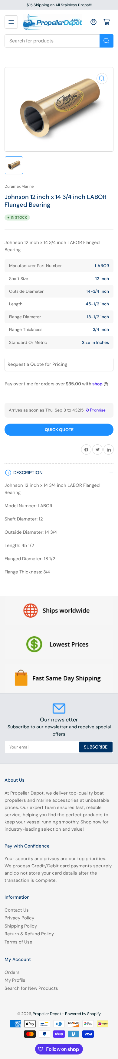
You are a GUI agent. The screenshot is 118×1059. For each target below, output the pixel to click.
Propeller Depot (47, 1013)
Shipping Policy (21, 926)
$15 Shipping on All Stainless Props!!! (59, 5)
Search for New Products (31, 988)
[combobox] (59, 41)
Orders (12, 972)
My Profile (15, 980)
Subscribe (96, 747)
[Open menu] (11, 22)
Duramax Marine (19, 186)
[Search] (106, 41)
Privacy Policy (19, 918)
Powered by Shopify (83, 1013)
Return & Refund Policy (29, 934)
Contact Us (17, 910)
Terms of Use (18, 942)
